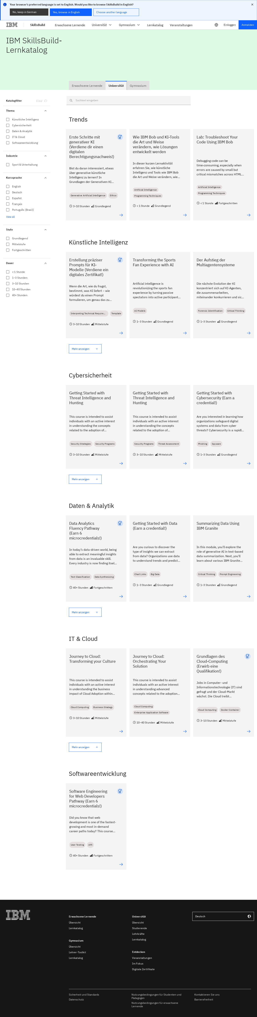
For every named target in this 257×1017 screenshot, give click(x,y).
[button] (254, 980)
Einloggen (230, 25)
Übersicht (75, 922)
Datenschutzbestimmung (90, 1003)
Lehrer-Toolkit (77, 952)
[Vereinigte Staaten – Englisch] (216, 24)
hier (172, 996)
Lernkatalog (76, 928)
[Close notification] (252, 4)
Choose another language (111, 12)
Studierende (139, 928)
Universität (99, 25)
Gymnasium (127, 25)
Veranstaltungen (142, 958)
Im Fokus (137, 963)
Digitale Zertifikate (143, 969)
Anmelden (248, 25)
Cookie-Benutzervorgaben (91, 992)
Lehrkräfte (138, 934)
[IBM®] (12, 24)
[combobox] (223, 916)
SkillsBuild (37, 25)
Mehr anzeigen (81, 349)
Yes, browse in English (66, 12)
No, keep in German (24, 12)
